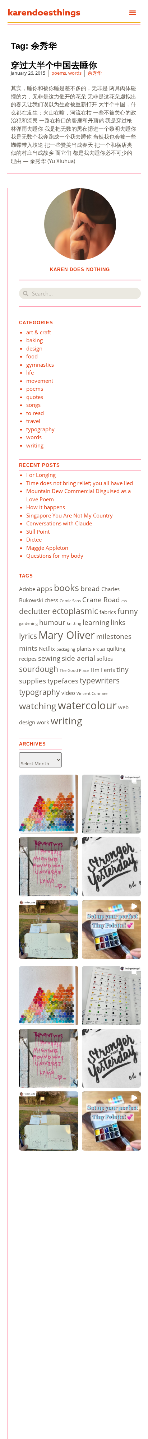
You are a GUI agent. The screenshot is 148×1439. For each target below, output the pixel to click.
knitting (74, 623)
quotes (34, 396)
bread (90, 588)
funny (127, 611)
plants (84, 649)
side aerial (78, 658)
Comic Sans (70, 600)
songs (33, 404)
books (66, 587)
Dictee (34, 539)
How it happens (45, 507)
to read (35, 413)
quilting (116, 649)
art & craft (38, 332)
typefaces (62, 680)
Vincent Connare (92, 693)
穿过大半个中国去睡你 (54, 65)
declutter (35, 611)
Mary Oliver (66, 635)
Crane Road (101, 599)
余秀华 (95, 73)
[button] (132, 12)
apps (44, 588)
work (43, 722)
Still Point (38, 531)
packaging (65, 649)
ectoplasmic (75, 611)
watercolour (87, 705)
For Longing (41, 474)
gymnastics (40, 364)
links (118, 622)
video (68, 693)
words (75, 73)
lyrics (28, 636)
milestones (113, 636)
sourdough (38, 669)
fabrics (108, 612)
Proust (99, 649)
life (30, 372)
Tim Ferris (102, 670)
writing (34, 445)
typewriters (100, 680)
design (34, 348)
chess (51, 600)
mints (28, 648)
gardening (28, 623)
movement (39, 380)
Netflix (47, 649)
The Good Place (74, 670)
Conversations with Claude (59, 523)
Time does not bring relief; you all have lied (81, 483)
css (124, 600)
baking (34, 340)
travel (33, 420)
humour (52, 622)
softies (105, 659)
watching (37, 706)
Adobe (27, 589)
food (32, 356)
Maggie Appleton (47, 547)
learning (96, 622)
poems (58, 73)
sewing (49, 658)
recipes (28, 659)
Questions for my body (54, 555)
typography (40, 429)
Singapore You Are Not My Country (69, 515)
